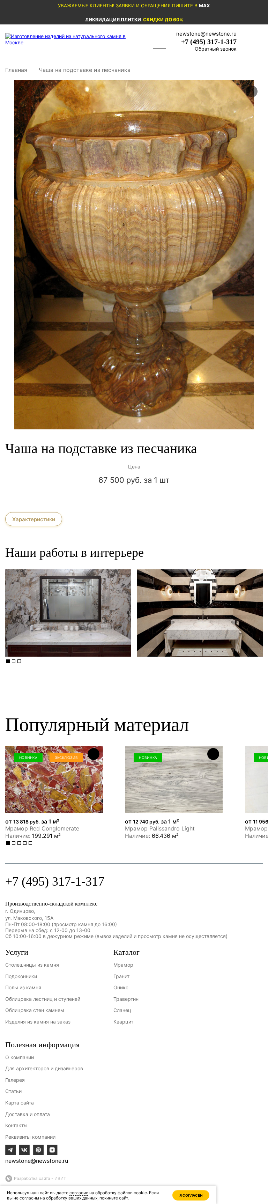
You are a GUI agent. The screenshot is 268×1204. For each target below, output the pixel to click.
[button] (8, 661)
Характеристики (33, 519)
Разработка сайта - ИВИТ (40, 1178)
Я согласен (190, 1195)
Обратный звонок (216, 49)
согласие (78, 1192)
